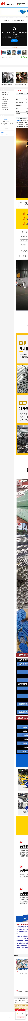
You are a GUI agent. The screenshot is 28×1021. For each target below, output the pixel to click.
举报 (11, 57)
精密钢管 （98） (5, 98)
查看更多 (7, 112)
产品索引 (3, 132)
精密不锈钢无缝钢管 (19, 1002)
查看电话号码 (5, 120)
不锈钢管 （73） (5, 99)
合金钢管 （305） (5, 94)
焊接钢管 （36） (5, 109)
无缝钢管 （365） (5, 92)
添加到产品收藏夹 (4, 134)
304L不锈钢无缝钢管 (20, 1000)
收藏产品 (5, 57)
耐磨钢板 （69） (5, 103)
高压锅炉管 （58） (5, 96)
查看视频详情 (14, 47)
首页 (26, 16)
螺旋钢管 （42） (5, 107)
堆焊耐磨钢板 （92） (6, 105)
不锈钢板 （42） (5, 101)
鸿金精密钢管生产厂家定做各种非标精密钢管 (10, 84)
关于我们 (10, 1018)
